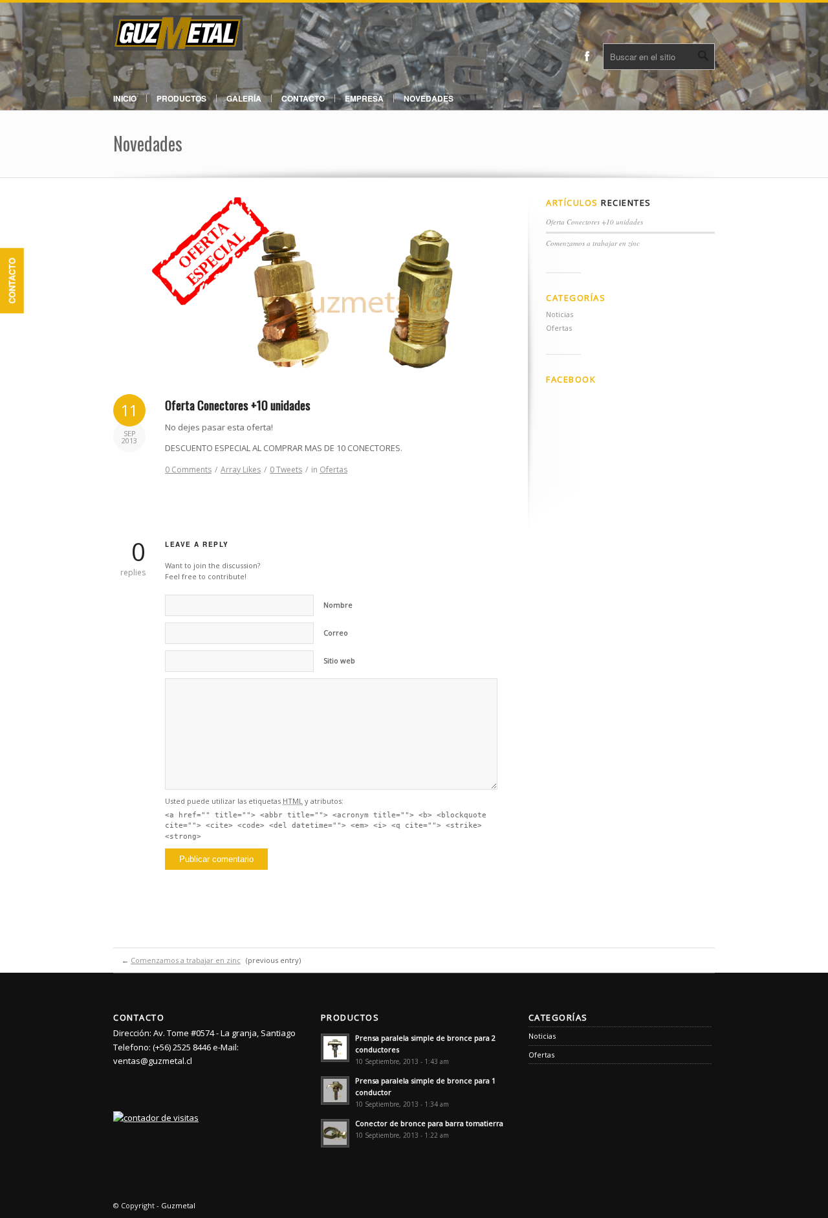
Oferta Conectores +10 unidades (237, 404)
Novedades (428, 98)
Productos (181, 98)
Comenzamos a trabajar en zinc (593, 243)
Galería (243, 98)
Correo (335, 632)
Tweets (286, 469)
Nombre (338, 605)
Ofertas (333, 469)
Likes (241, 469)
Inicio (124, 98)
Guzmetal (178, 1205)
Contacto (12, 281)
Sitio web (339, 660)
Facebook (587, 56)
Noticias (559, 314)
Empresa (364, 98)
